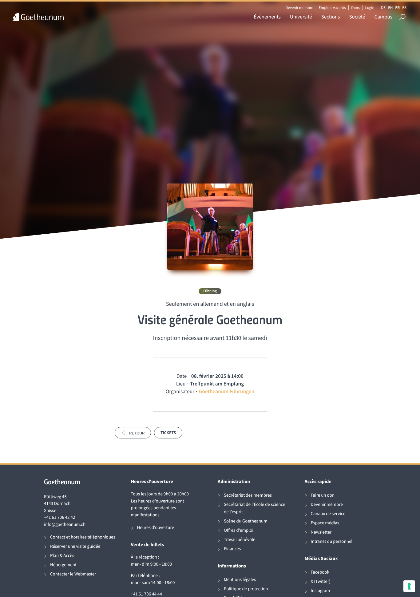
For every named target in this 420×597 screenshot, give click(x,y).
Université (301, 16)
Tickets (168, 432)
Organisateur (180, 391)
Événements (267, 16)
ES (404, 7)
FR (397, 7)
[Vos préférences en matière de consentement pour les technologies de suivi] (409, 586)
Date (181, 376)
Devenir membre (299, 7)
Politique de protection (246, 589)
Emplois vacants (332, 7)
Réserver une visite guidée (75, 546)
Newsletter (321, 532)
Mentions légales (240, 580)
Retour (137, 433)
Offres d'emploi (238, 530)
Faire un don (323, 495)
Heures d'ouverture (155, 527)
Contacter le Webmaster (73, 574)
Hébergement (63, 565)
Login (369, 7)
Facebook (320, 572)
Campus (383, 16)
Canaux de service (328, 514)
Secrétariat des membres (248, 495)
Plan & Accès (62, 556)
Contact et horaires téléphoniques (82, 537)
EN (390, 7)
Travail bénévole (239, 540)
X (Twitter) (321, 581)
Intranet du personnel (332, 541)
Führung (210, 291)
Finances (232, 549)
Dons (355, 7)
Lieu (181, 384)
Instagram (320, 591)
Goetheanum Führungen (227, 391)
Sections (330, 16)
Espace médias (325, 523)
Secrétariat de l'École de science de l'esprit (254, 508)
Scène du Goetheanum (245, 521)
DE (383, 7)
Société (357, 16)
